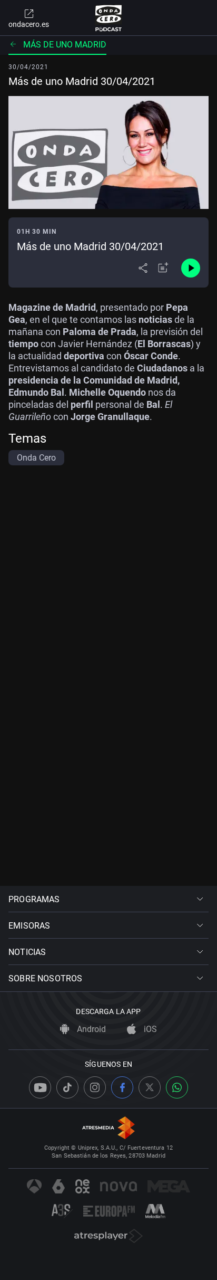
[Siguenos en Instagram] (95, 1087)
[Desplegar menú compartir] (143, 268)
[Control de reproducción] (190, 268)
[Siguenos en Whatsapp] (177, 1087)
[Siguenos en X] (150, 1087)
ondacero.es (28, 24)
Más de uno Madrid (64, 45)
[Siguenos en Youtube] (40, 1087)
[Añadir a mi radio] (163, 268)
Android (90, 1029)
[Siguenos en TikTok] (67, 1087)
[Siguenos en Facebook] (122, 1087)
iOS (149, 1029)
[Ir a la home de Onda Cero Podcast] (108, 18)
